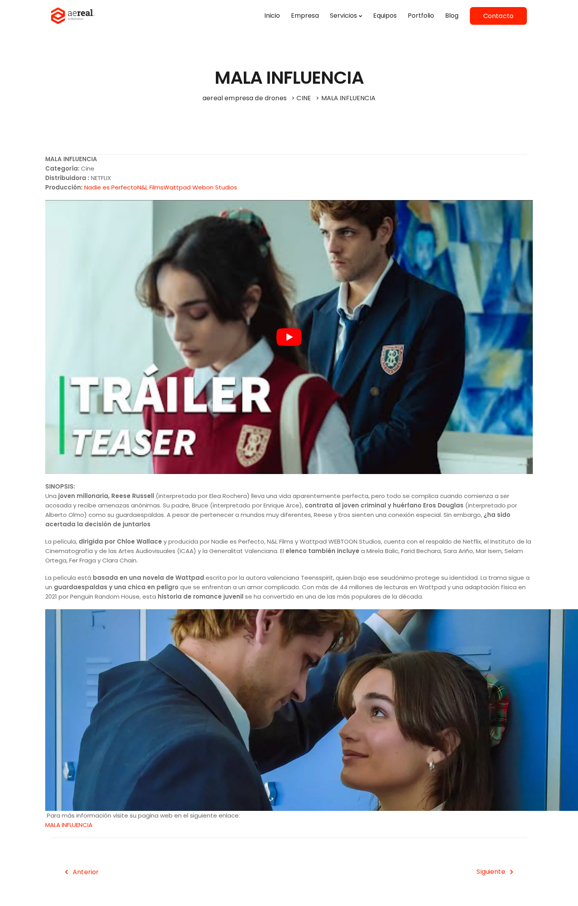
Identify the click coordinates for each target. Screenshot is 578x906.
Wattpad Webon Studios (200, 187)
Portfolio (421, 15)
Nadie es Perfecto (110, 187)
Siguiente (491, 871)
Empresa (305, 15)
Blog (451, 15)
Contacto (498, 15)
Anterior (86, 872)
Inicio (272, 15)
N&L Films (150, 187)
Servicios (343, 15)
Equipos (385, 15)
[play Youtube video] (289, 337)
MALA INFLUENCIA (68, 825)
